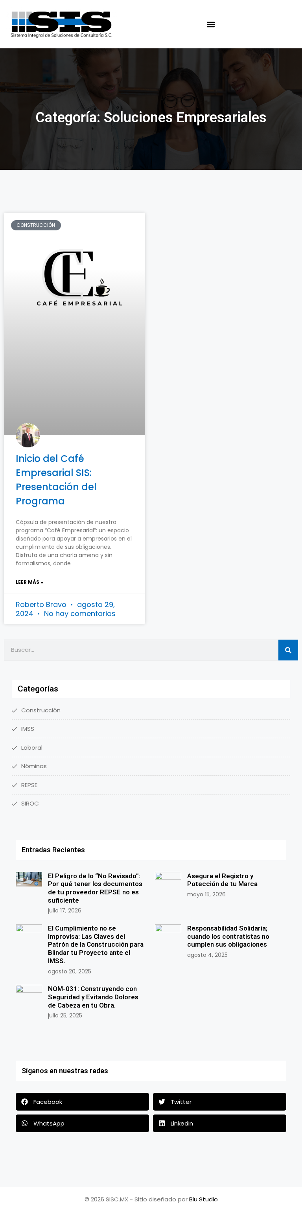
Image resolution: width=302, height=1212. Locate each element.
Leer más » (29, 582)
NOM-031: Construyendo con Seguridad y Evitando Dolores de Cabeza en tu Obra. (93, 997)
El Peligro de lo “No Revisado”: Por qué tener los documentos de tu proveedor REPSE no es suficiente (95, 888)
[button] (210, 24)
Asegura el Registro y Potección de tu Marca (222, 880)
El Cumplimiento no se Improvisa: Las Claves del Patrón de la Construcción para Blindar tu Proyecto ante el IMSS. (96, 944)
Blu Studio (203, 1199)
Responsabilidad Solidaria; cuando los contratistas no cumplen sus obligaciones (228, 936)
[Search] (288, 650)
